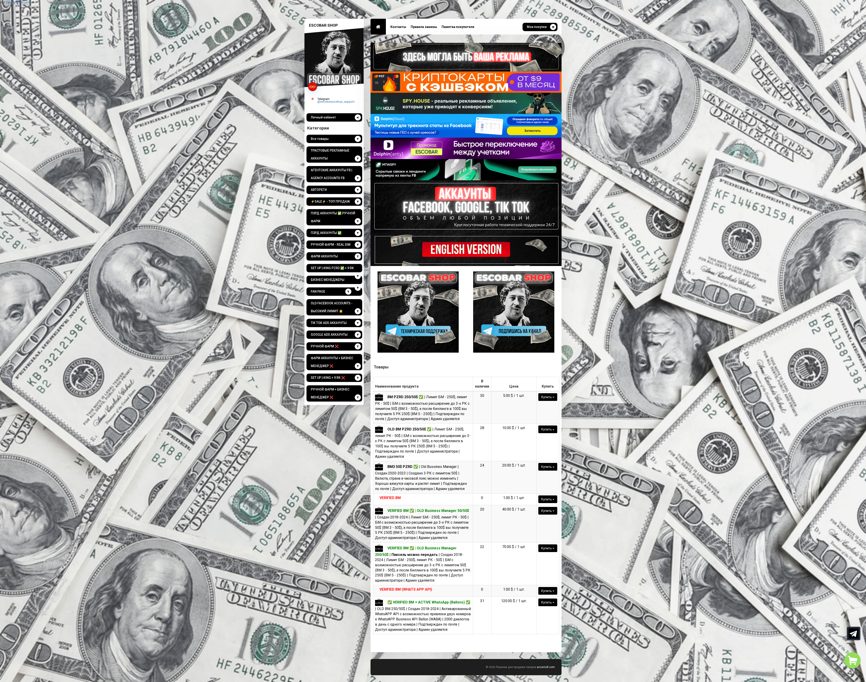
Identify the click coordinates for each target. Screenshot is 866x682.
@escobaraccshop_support (336, 101)
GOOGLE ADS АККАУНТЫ (329, 334)
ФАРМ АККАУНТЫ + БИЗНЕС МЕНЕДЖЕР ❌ (332, 362)
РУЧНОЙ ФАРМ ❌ (325, 346)
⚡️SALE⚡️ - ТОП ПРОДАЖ (330, 201)
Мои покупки (537, 27)
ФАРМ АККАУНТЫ (324, 256)
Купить (547, 397)
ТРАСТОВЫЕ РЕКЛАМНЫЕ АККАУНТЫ (330, 154)
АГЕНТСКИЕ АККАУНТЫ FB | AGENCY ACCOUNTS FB (331, 174)
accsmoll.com (546, 667)
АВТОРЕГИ (319, 190)
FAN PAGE (318, 291)
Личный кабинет (323, 117)
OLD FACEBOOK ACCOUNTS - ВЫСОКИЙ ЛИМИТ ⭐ (331, 307)
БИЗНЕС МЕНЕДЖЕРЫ (327, 280)
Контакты (398, 27)
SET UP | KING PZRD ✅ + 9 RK (332, 268)
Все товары (320, 139)
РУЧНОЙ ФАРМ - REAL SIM (330, 244)
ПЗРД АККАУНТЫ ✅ (326, 233)
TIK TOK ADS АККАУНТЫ (329, 323)
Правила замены (424, 27)
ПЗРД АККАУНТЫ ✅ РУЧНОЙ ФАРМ (333, 217)
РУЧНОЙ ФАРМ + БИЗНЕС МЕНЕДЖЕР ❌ (330, 393)
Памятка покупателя (458, 27)
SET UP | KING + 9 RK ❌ (328, 377)
